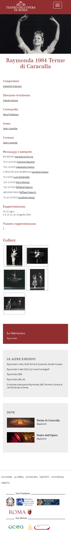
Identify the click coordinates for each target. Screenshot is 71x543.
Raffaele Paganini (24, 187)
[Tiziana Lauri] (14, 279)
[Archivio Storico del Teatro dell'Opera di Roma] (21, 6)
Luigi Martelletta (22, 177)
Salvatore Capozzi (40, 172)
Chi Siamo (6, 477)
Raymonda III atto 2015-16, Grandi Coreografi (28, 369)
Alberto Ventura (10, 100)
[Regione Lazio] (48, 501)
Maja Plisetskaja (11, 114)
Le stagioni (32, 477)
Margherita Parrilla (24, 156)
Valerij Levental (10, 128)
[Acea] (16, 526)
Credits (5, 483)
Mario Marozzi (23, 182)
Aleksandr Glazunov (12, 86)
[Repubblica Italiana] (10, 501)
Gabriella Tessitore (26, 161)
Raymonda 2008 (14, 374)
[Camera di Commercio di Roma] (38, 526)
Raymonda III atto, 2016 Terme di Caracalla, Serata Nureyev (35, 364)
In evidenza (57, 477)
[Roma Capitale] (25, 511)
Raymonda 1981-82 (16, 379)
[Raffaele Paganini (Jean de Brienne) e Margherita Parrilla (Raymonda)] (14, 256)
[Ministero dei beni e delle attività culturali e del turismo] (25, 501)
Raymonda (12, 338)
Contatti (44, 477)
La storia (19, 477)
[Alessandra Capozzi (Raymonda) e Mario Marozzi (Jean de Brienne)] (37, 256)
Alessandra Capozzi (25, 167)
